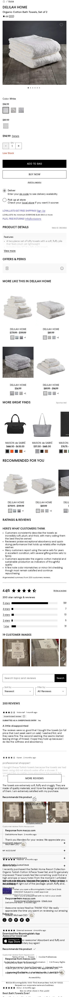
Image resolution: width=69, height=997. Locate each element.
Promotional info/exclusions (27, 901)
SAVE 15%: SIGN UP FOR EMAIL (34, 804)
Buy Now (34, 174)
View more (10, 251)
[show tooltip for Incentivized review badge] (23, 716)
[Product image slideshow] (34, 57)
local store (28, 203)
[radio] (12, 337)
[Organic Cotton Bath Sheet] (50, 306)
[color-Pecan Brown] (20, 451)
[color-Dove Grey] (37, 451)
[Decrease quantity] (6, 146)
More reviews (34, 778)
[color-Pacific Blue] (16, 451)
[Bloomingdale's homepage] (4, 1)
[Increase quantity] (18, 146)
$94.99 (7, 136)
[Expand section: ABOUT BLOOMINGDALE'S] (34, 858)
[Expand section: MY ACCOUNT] (34, 850)
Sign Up (41, 210)
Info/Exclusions (33, 219)
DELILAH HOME (15, 7)
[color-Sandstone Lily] (46, 451)
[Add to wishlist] (61, 25)
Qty (12, 143)
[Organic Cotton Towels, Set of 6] (18, 306)
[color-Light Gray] (21, 337)
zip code (24, 194)
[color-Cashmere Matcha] (65, 451)
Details (15, 136)
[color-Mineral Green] (16, 337)
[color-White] (12, 337)
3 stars (6, 614)
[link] (18, 333)
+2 (58, 337)
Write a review (59, 590)
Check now (47, 901)
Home (11, 1)
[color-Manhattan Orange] (11, 451)
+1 (25, 337)
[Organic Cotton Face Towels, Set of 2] (18, 362)
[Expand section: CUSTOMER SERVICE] (34, 843)
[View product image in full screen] (7, 80)
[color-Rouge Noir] (41, 451)
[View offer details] (34, 268)
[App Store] (12, 941)
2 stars (6, 620)
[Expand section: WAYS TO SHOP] (34, 865)
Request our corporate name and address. (34, 985)
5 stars (6, 603)
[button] (34, 57)
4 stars (6, 609)
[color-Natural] (49, 337)
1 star (6, 626)
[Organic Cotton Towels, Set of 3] (50, 362)
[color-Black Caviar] (7, 451)
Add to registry (34, 182)
